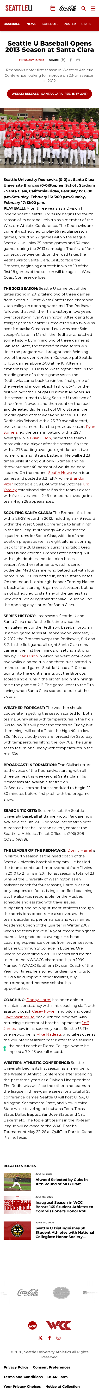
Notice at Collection (62, 1386)
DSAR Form (57, 1377)
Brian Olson (40, 438)
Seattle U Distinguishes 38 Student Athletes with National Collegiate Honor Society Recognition (65, 1232)
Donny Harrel (79, 850)
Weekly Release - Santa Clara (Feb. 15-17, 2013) (49, 93)
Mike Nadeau (48, 1034)
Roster (70, 24)
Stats (86, 24)
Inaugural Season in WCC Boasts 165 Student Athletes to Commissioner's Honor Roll (64, 1206)
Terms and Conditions (23, 1377)
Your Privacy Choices (22, 1386)
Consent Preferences (51, 1367)
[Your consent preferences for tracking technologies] (4, 1048)
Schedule (50, 24)
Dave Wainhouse (19, 1017)
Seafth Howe (60, 472)
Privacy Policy (16, 1367)
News (31, 24)
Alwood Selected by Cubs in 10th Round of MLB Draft (62, 1182)
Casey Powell (44, 1011)
